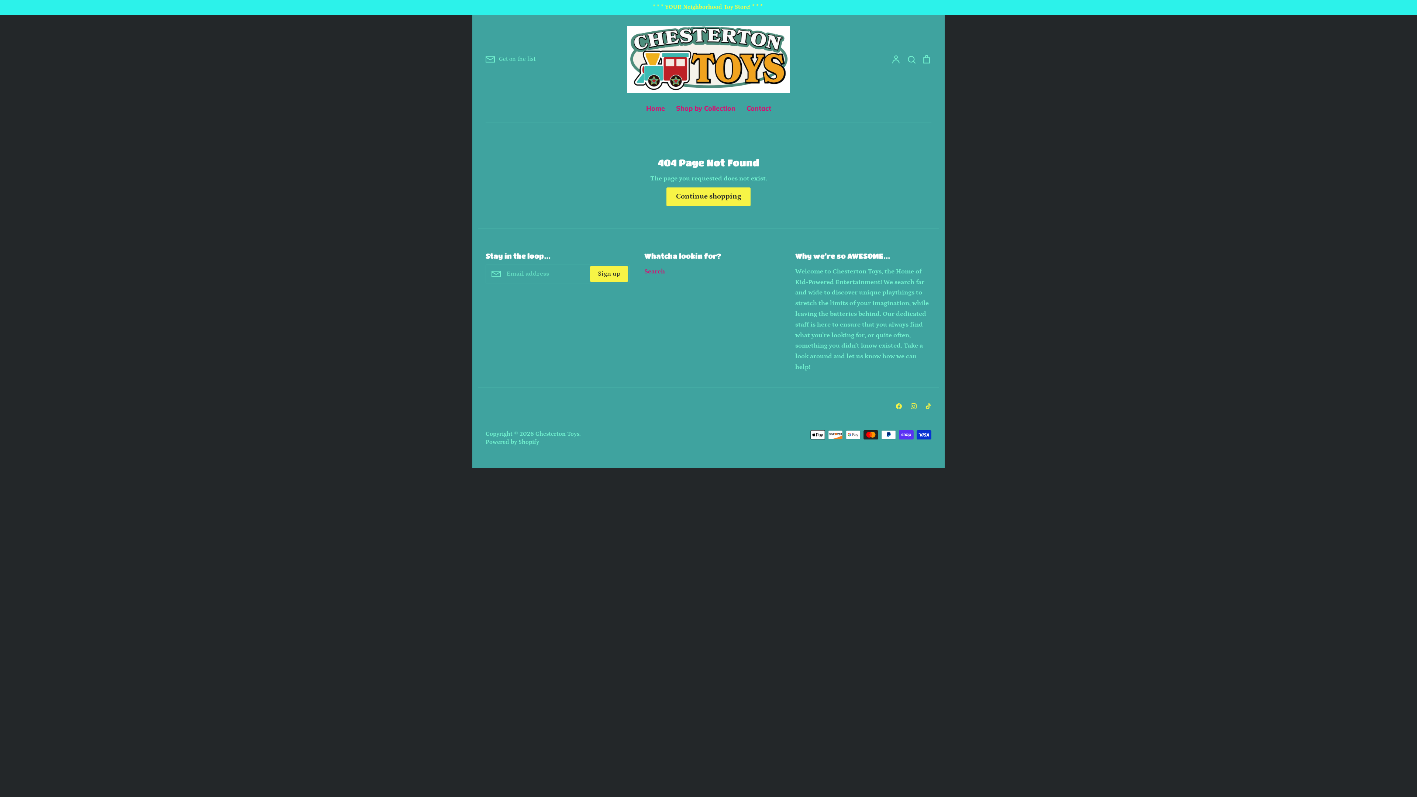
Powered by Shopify (512, 442)
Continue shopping (708, 196)
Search (654, 271)
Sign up (609, 273)
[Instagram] (913, 406)
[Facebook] (899, 406)
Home (655, 108)
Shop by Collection (705, 108)
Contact (759, 108)
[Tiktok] (928, 406)
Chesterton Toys (557, 434)
